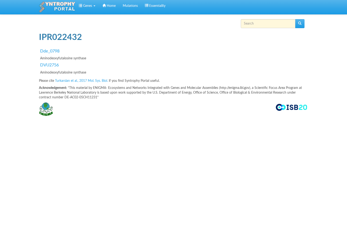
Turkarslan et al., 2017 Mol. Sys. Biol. (82, 81)
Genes (87, 6)
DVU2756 (49, 65)
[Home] (57, 7)
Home (111, 6)
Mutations (130, 6)
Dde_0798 (49, 51)
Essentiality (156, 6)
